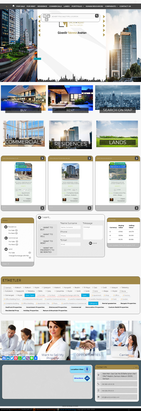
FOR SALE (80, 2)
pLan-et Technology (68, 409)
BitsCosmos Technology (46, 409)
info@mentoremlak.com (110, 397)
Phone (63, 232)
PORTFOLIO (127, 2)
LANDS (119, 2)
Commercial (13, 238)
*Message (88, 223)
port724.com (16, 409)
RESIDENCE (99, 2)
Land (10, 249)
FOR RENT (89, 2)
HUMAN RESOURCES (94, 6)
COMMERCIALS (109, 2)
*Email (63, 240)
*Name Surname (68, 223)
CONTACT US (125, 6)
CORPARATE (110, 6)
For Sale (13, 230)
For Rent (13, 233)
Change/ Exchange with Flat (19, 256)
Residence (12, 227)
